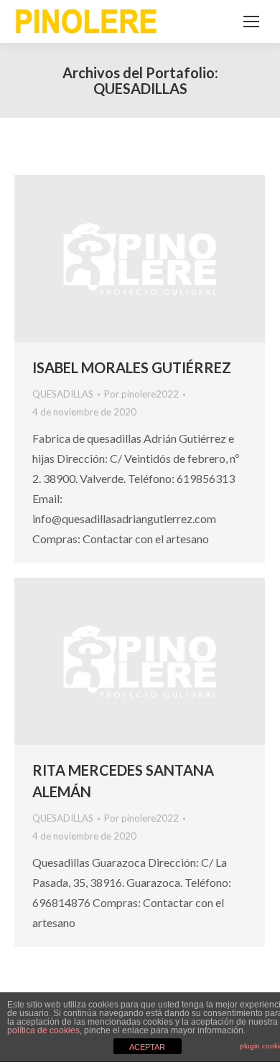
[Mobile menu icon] (251, 21)
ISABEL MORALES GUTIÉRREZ (131, 367)
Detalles (159, 259)
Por (141, 394)
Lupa (120, 259)
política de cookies (43, 1030)
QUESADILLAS (62, 394)
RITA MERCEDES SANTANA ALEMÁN (123, 780)
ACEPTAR (147, 1047)
